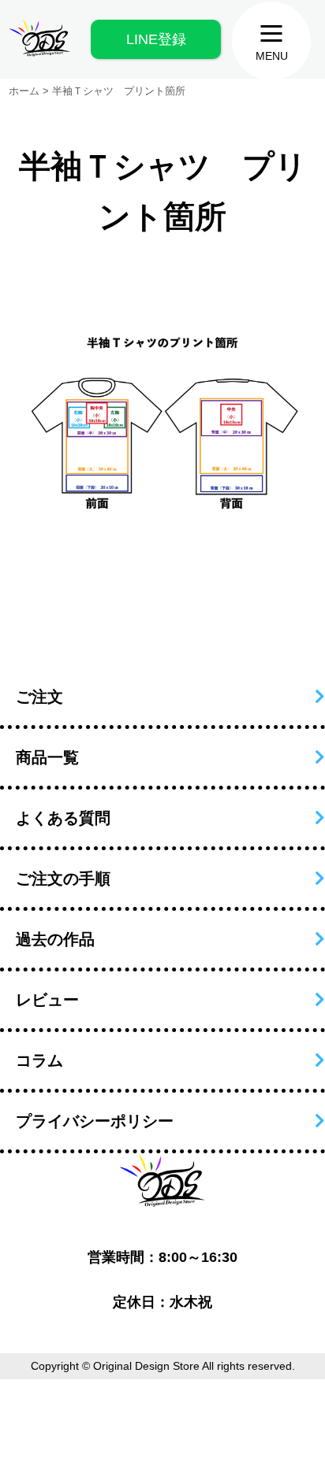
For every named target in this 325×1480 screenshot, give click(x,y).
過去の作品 (55, 939)
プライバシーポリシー (95, 1121)
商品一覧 (47, 757)
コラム (39, 1060)
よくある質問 (63, 818)
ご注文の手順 (63, 878)
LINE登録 (156, 39)
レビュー (47, 999)
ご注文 (39, 696)
